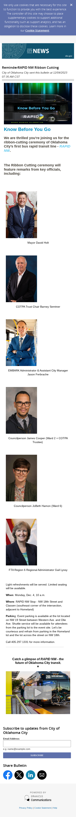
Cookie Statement (37, 30)
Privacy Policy (26, 808)
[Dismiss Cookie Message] (71, 3)
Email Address (11, 738)
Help (55, 808)
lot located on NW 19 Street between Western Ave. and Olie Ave (38, 619)
